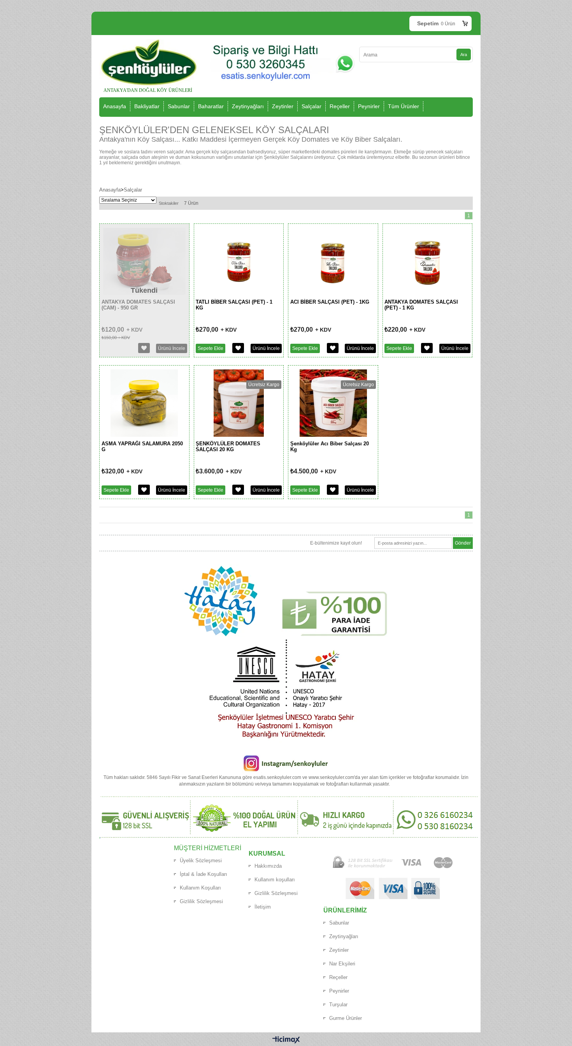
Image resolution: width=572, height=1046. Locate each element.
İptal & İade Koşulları (203, 874)
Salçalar (311, 106)
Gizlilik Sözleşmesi (201, 901)
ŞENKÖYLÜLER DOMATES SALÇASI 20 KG (228, 446)
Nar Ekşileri (342, 964)
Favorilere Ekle (238, 348)
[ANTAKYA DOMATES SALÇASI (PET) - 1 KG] (427, 293)
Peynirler (369, 106)
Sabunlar (179, 106)
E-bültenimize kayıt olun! (336, 543)
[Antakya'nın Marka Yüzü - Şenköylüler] (286, 635)
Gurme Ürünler (345, 1018)
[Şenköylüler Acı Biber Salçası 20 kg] (333, 435)
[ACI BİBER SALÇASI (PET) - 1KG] (333, 293)
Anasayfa (114, 106)
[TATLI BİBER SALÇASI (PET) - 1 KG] (239, 293)
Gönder (463, 543)
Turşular (338, 1004)
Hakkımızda (268, 866)
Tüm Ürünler (403, 106)
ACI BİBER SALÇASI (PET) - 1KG (329, 302)
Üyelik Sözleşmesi (201, 860)
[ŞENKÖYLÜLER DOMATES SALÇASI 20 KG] (239, 435)
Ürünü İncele (266, 348)
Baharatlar (211, 106)
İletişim (262, 907)
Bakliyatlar (147, 106)
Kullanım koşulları (274, 880)
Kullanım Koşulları (200, 888)
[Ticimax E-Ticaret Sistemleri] (286, 1040)
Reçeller (340, 106)
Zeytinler (282, 106)
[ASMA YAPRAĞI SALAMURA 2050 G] (144, 435)
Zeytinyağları (248, 106)
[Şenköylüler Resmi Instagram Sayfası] (285, 772)
